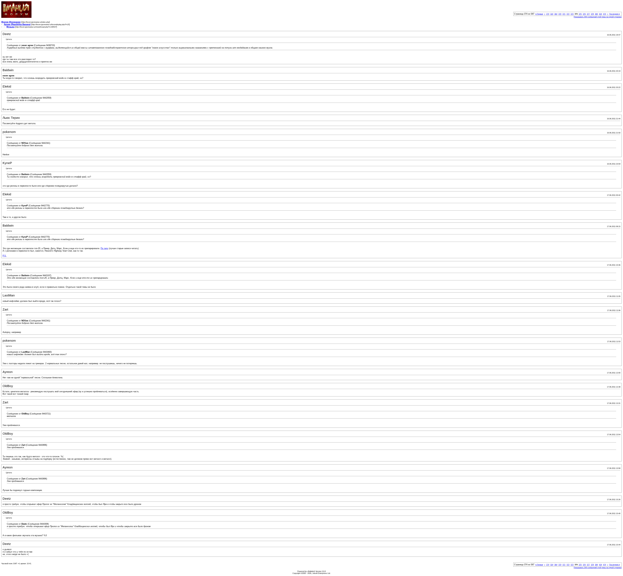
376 (584, 14)
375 (580, 14)
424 (600, 14)
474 (604, 14)
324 (551, 14)
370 (559, 14)
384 (596, 14)
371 (563, 14)
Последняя (614, 14)
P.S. (4, 255)
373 (572, 14)
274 (547, 14)
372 (568, 14)
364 (555, 14)
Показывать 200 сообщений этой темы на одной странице (598, 17)
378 (592, 14)
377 (588, 14)
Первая (539, 14)
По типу (104, 248)
